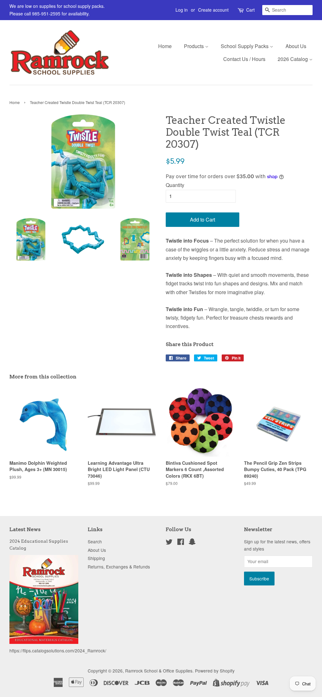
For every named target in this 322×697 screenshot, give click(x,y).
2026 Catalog (293, 59)
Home (165, 46)
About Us (296, 46)
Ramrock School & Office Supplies (158, 670)
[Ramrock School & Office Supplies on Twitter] (169, 543)
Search (95, 541)
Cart (250, 10)
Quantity (175, 185)
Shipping (96, 558)
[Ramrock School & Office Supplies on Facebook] (180, 543)
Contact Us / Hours (244, 59)
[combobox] (287, 10)
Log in (181, 10)
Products (194, 46)
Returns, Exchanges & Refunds (119, 566)
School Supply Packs (245, 46)
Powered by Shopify (215, 670)
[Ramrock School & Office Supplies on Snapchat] (192, 543)
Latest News (25, 529)
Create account (213, 10)
